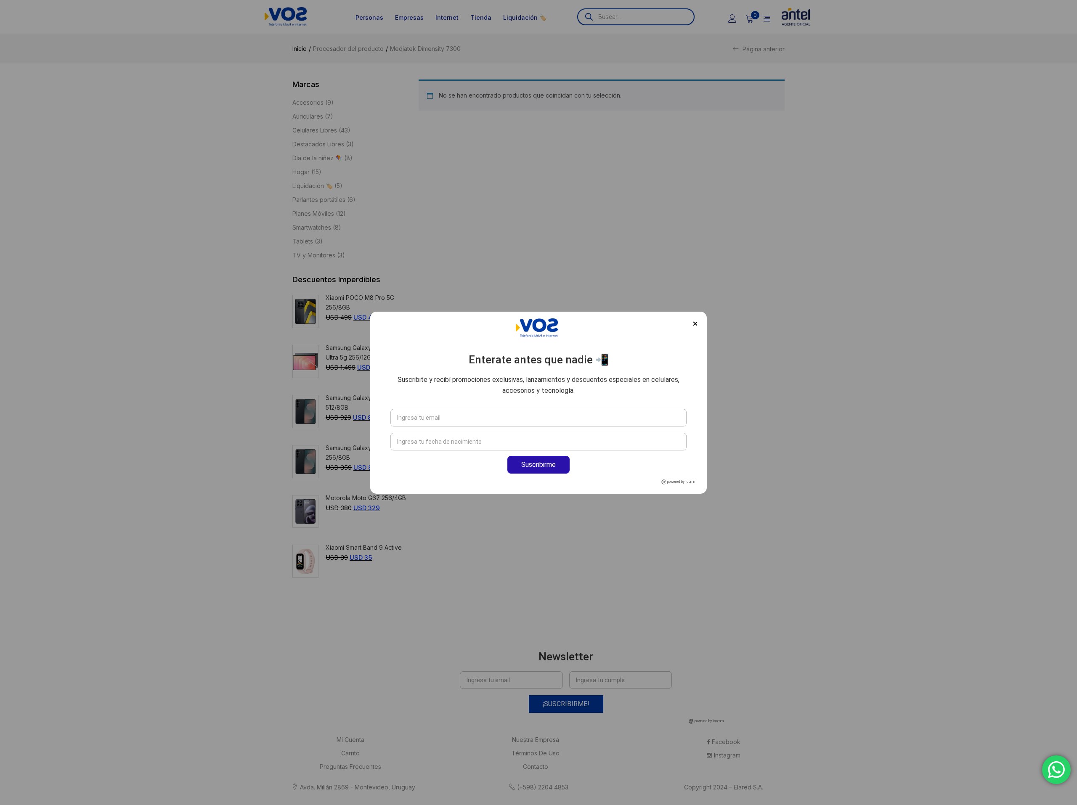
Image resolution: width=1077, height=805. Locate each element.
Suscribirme (538, 465)
